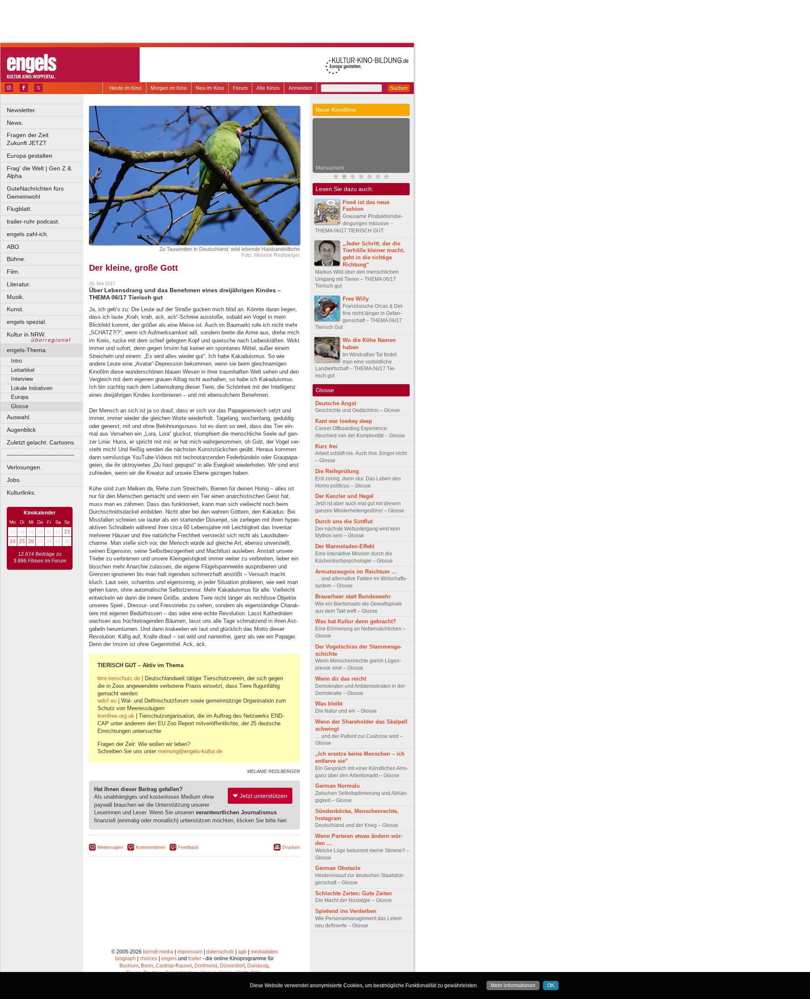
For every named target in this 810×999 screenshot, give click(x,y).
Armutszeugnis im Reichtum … (356, 571)
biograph (125, 958)
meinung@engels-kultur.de (190, 751)
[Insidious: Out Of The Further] (336, 178)
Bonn (147, 966)
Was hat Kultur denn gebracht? (355, 621)
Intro (16, 361)
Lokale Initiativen (31, 388)
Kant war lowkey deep (343, 421)
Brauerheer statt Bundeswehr (353, 596)
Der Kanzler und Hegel (344, 496)
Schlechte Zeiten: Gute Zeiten (353, 893)
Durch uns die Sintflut (344, 521)
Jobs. (14, 480)
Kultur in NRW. (26, 334)
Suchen (399, 88)
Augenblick (21, 429)
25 (22, 541)
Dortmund (205, 966)
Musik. (15, 297)
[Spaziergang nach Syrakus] (352, 178)
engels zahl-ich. (28, 234)
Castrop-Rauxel (174, 966)
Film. (13, 271)
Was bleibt (329, 703)
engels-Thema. (27, 350)
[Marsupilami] (344, 178)
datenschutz (220, 952)
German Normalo (337, 786)
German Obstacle (337, 868)
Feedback (188, 847)
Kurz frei (326, 446)
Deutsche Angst (335, 403)
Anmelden (300, 88)
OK (550, 985)
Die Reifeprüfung (337, 471)
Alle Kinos (268, 88)
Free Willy (356, 299)
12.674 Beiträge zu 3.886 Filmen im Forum (40, 557)
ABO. (14, 246)
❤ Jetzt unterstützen (260, 795)
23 (67, 532)
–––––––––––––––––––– (40, 454)
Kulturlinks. (21, 492)
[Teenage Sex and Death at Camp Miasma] (378, 178)
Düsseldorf (232, 966)
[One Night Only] (361, 178)
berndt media (158, 952)
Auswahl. (19, 417)
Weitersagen (110, 847)
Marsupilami (330, 168)
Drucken (291, 847)
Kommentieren (150, 847)
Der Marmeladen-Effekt (344, 546)
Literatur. (18, 284)
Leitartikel (23, 370)
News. (15, 122)
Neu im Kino (210, 88)
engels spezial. (26, 321)
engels (169, 958)
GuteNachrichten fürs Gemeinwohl (35, 192)
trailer (194, 958)
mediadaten (264, 952)
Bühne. (16, 259)
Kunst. (15, 309)
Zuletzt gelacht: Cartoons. (41, 442)
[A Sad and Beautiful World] (369, 178)
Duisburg (257, 966)
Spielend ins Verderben (345, 911)
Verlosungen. (24, 467)
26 (31, 541)
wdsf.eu (106, 700)
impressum (189, 952)
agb (242, 952)
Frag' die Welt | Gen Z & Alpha (39, 172)
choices (148, 958)
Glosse (19, 406)
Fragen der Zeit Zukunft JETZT (45, 139)
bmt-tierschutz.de (118, 678)
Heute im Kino (125, 88)
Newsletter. (21, 110)
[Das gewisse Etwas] (386, 178)
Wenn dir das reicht (340, 679)
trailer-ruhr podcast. (33, 221)
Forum (240, 88)
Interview (22, 379)
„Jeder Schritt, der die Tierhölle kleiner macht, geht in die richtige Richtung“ (374, 254)
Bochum (128, 966)
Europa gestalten (29, 155)
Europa (19, 397)
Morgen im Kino (169, 88)
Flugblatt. (19, 208)
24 (13, 541)
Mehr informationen (513, 985)
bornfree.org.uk (115, 716)
